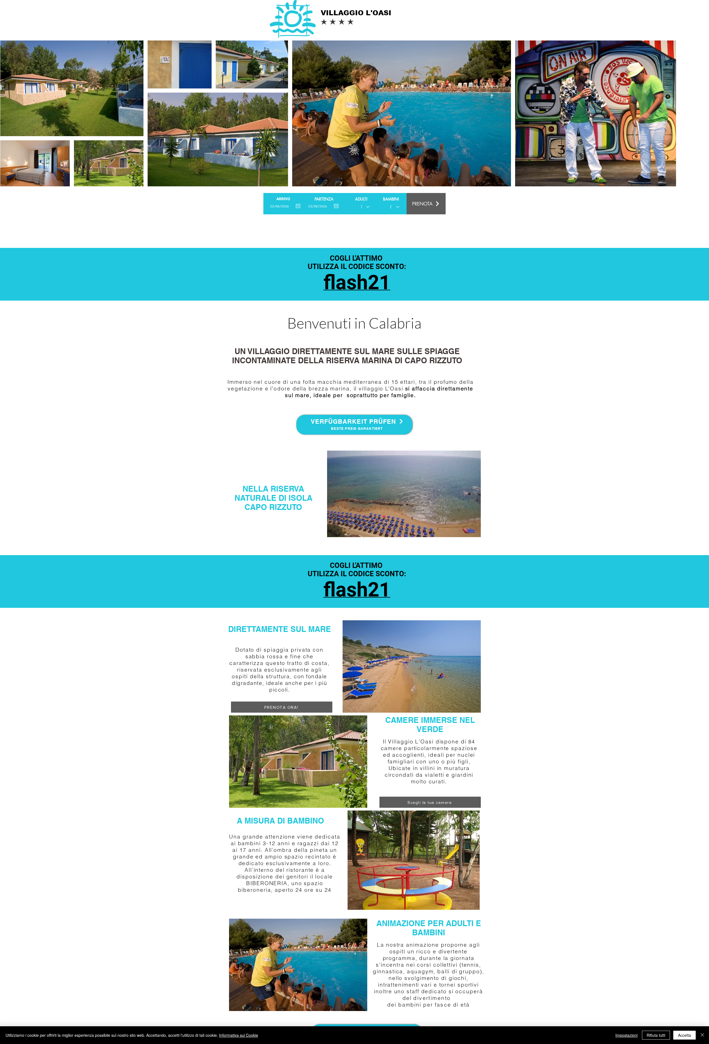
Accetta (684, 1035)
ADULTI (361, 199)
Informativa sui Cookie (238, 1035)
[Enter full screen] (473, 529)
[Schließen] (702, 1035)
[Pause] (334, 529)
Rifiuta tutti (656, 1035)
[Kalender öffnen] (336, 206)
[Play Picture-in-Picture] (463, 529)
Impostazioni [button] (626, 1035)
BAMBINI (391, 199)
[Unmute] (343, 529)
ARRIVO (285, 199)
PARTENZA (327, 199)
